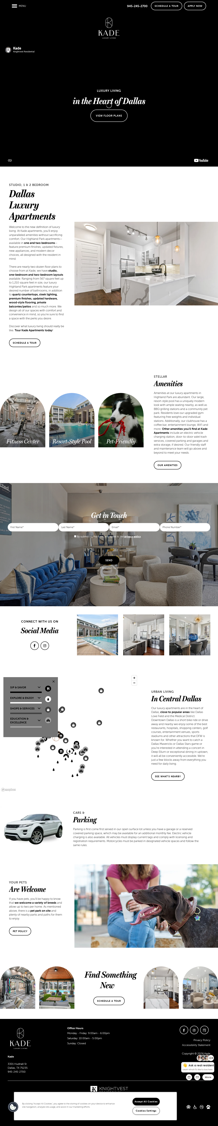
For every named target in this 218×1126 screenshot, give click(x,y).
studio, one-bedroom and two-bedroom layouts (36, 272)
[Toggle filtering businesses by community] (48, 720)
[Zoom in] (134, 677)
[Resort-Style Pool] (72, 441)
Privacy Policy (201, 1040)
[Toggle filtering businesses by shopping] (48, 710)
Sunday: (72, 1043)
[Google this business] (204, 1030)
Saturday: (72, 1038)
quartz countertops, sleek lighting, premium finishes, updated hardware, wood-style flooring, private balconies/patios (33, 300)
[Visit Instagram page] (45, 645)
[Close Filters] (53, 681)
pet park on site (40, 911)
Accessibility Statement (196, 1045)
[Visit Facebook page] (34, 645)
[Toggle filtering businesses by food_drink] (48, 689)
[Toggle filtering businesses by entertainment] (48, 699)
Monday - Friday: (77, 1033)
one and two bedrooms (39, 243)
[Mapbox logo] (8, 790)
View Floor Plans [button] (109, 115)
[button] (166, 6)
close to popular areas (175, 712)
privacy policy (132, 536)
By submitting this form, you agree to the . (109, 536)
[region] (69, 733)
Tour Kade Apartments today (33, 330)
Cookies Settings (146, 1110)
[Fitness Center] (22, 441)
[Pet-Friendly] (121, 441)
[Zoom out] (134, 682)
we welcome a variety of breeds (35, 903)
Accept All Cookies (146, 1101)
